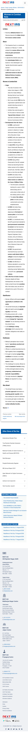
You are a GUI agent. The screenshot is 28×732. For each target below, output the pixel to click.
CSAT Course (5, 686)
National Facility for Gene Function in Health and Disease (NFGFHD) (13, 452)
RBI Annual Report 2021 (20, 416)
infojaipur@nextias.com (9, 646)
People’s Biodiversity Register (7, 417)
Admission (5, 702)
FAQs (3, 704)
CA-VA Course (5, 684)
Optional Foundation (7, 696)
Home (2, 7)
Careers (4, 706)
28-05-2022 (21, 7)
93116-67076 (7, 617)
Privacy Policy (5, 708)
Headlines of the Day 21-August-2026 (13, 527)
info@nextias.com (8, 591)
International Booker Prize (10, 438)
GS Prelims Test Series (7, 689)
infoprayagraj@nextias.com (10, 673)
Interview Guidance (7, 698)
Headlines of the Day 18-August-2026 (13, 536)
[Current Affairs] (8, 2)
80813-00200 (7, 589)
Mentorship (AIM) (6, 682)
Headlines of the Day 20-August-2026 (13, 530)
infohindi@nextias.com (9, 619)
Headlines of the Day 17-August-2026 (13, 539)
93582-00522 (7, 644)
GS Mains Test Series (7, 694)
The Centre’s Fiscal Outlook (11, 498)
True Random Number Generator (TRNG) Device (11, 444)
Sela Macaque (6, 458)
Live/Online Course (7, 680)
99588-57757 (7, 671)
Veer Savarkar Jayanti (9, 486)
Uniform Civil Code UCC (9, 481)
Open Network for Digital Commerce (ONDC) (12, 475)
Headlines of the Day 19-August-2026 (13, 533)
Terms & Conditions (7, 710)
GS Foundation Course (7, 677)
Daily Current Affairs (10, 7)
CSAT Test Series (6, 692)
